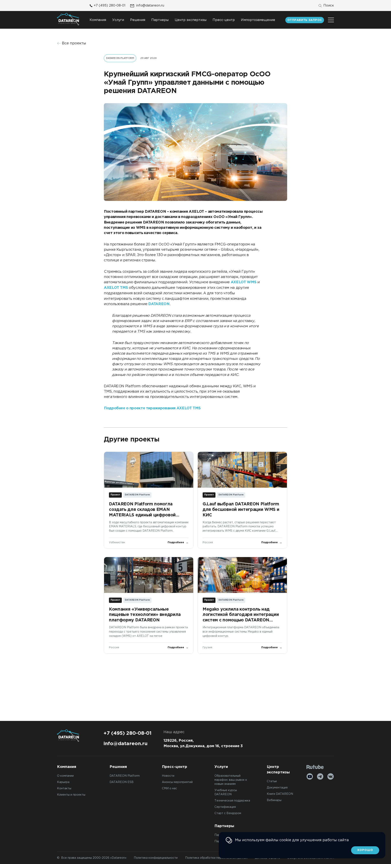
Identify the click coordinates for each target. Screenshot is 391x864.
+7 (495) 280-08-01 (109, 5)
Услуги (118, 20)
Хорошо (365, 850)
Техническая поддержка (232, 800)
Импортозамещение (258, 20)
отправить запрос (304, 20)
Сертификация (225, 807)
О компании (65, 776)
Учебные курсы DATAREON (225, 792)
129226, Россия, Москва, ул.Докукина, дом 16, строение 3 (203, 743)
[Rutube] (315, 767)
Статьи (272, 781)
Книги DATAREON (280, 794)
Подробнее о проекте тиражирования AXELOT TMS (152, 408)
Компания (98, 20)
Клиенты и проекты (71, 795)
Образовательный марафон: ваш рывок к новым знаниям (230, 780)
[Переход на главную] (68, 19)
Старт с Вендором (227, 813)
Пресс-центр (224, 20)
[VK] (330, 776)
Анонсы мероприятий (177, 782)
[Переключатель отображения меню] (331, 20)
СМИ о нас (169, 788)
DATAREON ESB (122, 782)
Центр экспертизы (190, 20)
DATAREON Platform (125, 776)
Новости (168, 776)
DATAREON (158, 304)
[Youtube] (309, 776)
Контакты (64, 788)
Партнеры (160, 20)
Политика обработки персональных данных (216, 858)
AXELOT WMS (243, 282)
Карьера (63, 782)
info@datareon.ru (150, 5)
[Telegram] (320, 776)
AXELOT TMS (116, 287)
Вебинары (274, 800)
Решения (137, 20)
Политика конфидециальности (156, 858)
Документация (277, 787)
